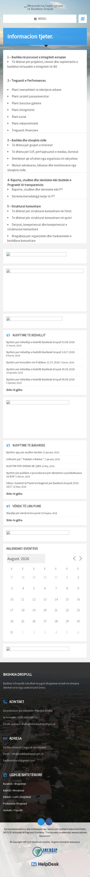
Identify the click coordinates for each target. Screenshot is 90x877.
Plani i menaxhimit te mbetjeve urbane (36, 90)
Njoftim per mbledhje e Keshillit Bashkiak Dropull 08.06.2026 (40, 379)
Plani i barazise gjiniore (26, 103)
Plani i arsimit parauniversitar (30, 96)
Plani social (19, 117)
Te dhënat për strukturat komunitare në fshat (42, 211)
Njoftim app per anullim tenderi (24, 452)
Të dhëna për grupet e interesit (32, 145)
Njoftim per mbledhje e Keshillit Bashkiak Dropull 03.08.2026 (40, 342)
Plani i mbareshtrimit (25, 123)
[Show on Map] (82, 19)
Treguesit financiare (25, 130)
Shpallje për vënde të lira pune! (23, 513)
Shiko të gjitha (14, 390)
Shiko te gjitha (14, 520)
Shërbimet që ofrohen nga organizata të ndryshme (45, 159)
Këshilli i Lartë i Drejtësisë (17, 797)
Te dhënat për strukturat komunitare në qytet (42, 218)
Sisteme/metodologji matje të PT (33, 196)
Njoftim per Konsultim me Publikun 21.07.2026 (33, 362)
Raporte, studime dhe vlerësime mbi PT (37, 189)
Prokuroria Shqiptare (15, 803)
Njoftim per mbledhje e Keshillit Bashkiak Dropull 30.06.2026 (40, 369)
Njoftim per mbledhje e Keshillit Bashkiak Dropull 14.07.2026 (40, 352)
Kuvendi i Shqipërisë (14, 784)
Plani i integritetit (23, 110)
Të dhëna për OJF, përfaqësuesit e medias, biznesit (45, 152)
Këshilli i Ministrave (13, 790)
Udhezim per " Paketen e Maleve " (25, 459)
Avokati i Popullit (13, 810)
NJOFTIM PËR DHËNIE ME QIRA (23, 466)
